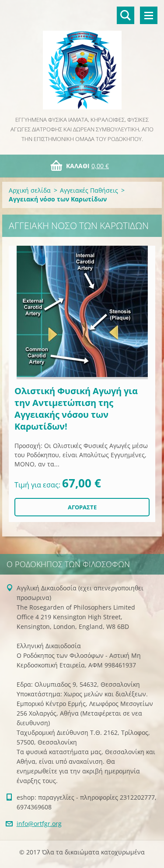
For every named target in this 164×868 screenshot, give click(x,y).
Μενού (148, 15)
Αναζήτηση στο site (125, 15)
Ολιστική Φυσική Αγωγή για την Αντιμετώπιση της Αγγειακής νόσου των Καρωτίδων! (76, 408)
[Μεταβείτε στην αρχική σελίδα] (82, 57)
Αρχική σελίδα (30, 190)
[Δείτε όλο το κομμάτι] (82, 312)
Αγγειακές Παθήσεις (89, 190)
